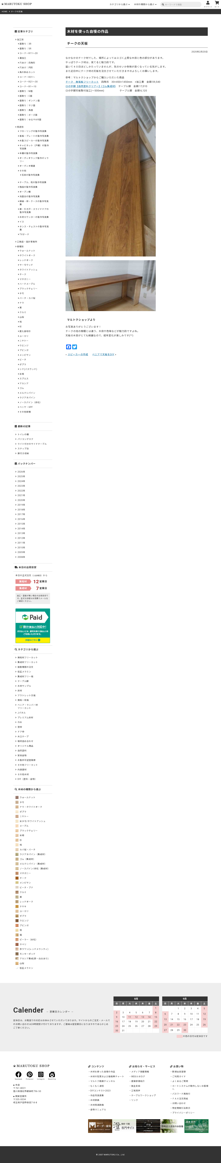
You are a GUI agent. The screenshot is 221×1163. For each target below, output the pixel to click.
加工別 (20, 39)
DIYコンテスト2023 (100, 1090)
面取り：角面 (26, 110)
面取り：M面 (26, 91)
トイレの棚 (23, 434)
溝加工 (23, 58)
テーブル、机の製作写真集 (33, 182)
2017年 (21, 514)
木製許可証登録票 (27, 760)
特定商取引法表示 (181, 1108)
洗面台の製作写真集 (30, 196)
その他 (23, 171)
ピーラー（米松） (28, 939)
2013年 (21, 533)
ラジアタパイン (27, 397)
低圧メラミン (24, 671)
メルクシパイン (27, 393)
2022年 (21, 491)
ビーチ (23, 359)
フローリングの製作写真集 (33, 131)
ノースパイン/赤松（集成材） (34, 868)
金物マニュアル (98, 1109)
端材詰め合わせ (25, 741)
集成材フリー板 (25, 676)
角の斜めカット (27, 72)
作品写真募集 (97, 1095)
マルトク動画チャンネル (102, 1081)
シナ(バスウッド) (28, 369)
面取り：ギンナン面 (30, 100)
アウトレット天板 (27, 695)
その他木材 (23, 774)
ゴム (22, 388)
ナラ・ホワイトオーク (30, 807)
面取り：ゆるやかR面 (30, 119)
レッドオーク (26, 260)
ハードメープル (27, 284)
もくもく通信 (97, 1086)
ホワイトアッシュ (29, 270)
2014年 (21, 528)
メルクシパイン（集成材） (33, 864)
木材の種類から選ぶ (144, 4)
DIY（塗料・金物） (27, 779)
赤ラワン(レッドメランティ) (33, 949)
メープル (24, 826)
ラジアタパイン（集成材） (33, 854)
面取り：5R (25, 48)
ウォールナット (27, 251)
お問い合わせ (179, 1103)
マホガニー (25, 279)
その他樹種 (25, 412)
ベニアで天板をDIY (103, 354)
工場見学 (135, 1090)
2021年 (21, 495)
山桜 (22, 317)
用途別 (20, 127)
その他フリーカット (28, 765)
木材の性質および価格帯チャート (107, 1076)
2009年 (21, 552)
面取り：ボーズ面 (28, 115)
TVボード (24, 234)
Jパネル (22, 713)
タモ (22, 293)
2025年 (21, 476)
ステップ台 (23, 448)
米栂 (22, 374)
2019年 (21, 505)
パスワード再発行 (181, 1094)
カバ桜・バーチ (27, 849)
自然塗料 (22, 750)
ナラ (22, 303)
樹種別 (20, 246)
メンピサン (25, 355)
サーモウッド (26, 265)
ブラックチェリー (29, 288)
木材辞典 (94, 1100)
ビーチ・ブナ (26, 887)
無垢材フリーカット (28, 657)
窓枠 (20, 727)
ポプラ (23, 364)
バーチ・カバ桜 (27, 298)
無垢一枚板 (23, 700)
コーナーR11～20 (29, 53)
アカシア (24, 383)
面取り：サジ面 (27, 105)
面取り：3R (25, 44)
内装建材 (22, 769)
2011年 (21, 543)
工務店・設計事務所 (27, 242)
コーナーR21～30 (29, 81)
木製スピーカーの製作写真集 (34, 140)
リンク (134, 1100)
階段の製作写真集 (29, 187)
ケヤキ (22, 906)
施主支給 (135, 1086)
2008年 (21, 557)
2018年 (21, 509)
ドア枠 (21, 732)
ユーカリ (24, 336)
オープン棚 (25, 192)
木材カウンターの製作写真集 (34, 217)
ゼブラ (22, 916)
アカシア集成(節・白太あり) (34, 958)
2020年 (21, 500)
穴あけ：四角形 (27, 63)
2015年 (21, 524)
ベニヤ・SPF (26, 407)
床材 (20, 690)
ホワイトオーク (27, 255)
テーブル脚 (23, 681)
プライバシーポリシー (183, 1113)
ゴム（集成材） (27, 859)
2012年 (21, 538)
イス (22, 222)
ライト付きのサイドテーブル (32, 444)
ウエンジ (24, 345)
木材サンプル (24, 686)
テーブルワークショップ (143, 1095)
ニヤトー (24, 341)
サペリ (22, 944)
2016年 (21, 519)
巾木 (20, 722)
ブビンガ (24, 350)
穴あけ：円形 (26, 67)
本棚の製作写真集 (29, 153)
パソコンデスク (25, 439)
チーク (23, 274)
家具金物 (22, 755)
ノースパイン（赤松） (31, 402)
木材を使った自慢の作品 (102, 1071)
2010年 (21, 547)
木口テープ (23, 736)
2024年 (21, 481)
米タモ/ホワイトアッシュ (32, 821)
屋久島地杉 (25, 331)
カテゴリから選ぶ (119, 4)
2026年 (21, 472)
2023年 (21, 486)
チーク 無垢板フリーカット (82, 81)
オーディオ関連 (27, 166)
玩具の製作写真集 (31, 175)
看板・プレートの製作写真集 (34, 136)
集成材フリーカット (28, 662)
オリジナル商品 (25, 746)
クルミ (23, 312)
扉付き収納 (23, 453)
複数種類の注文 (25, 667)
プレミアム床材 (25, 717)
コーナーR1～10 (28, 86)
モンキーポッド (27, 954)
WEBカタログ (138, 1076)
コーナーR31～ (27, 77)
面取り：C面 (26, 96)
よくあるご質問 (180, 1081)
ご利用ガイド (179, 1076)
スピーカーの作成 (78, 354)
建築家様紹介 (138, 1081)
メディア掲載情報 (140, 1071)
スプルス (24, 378)
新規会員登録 (179, 1071)
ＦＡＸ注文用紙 (180, 1098)
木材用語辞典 (97, 1105)
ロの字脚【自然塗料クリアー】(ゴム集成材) (91, 86)
